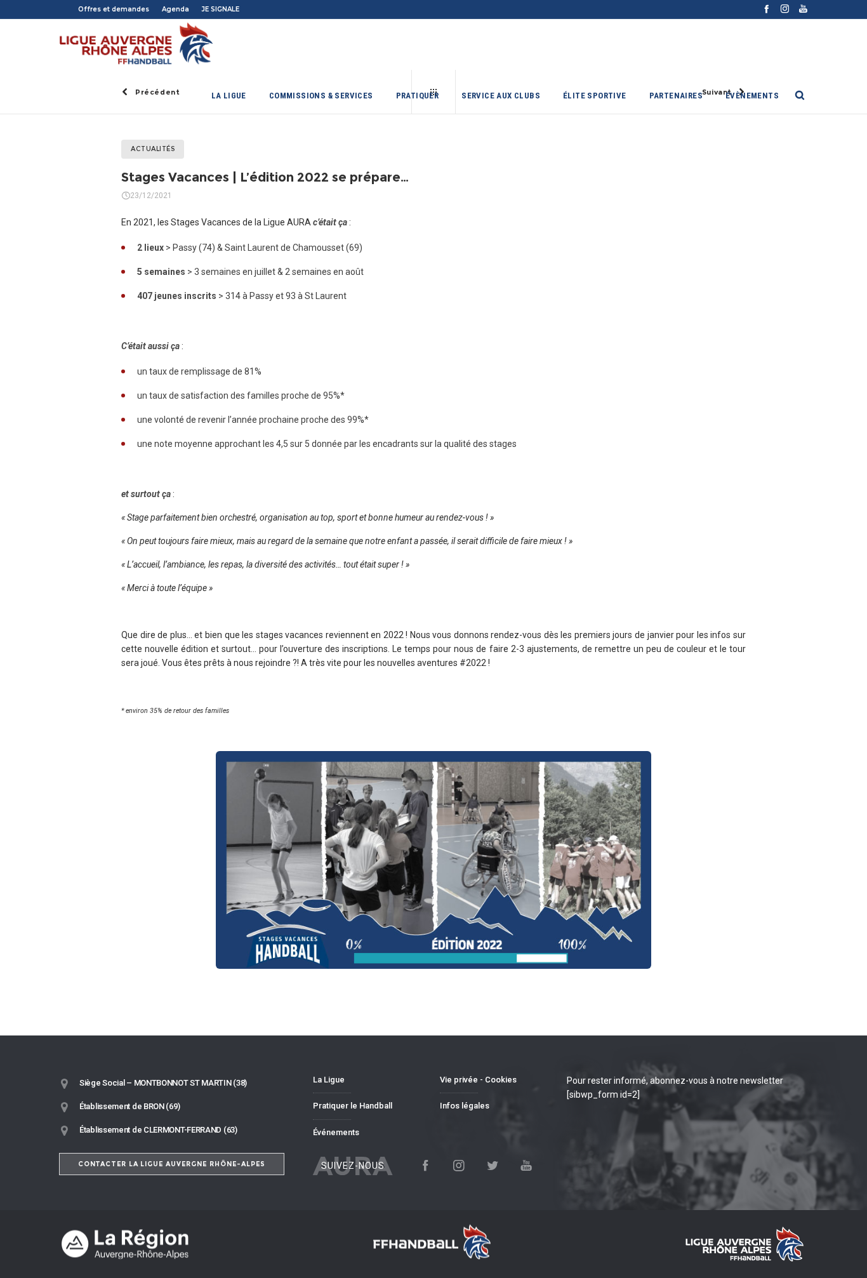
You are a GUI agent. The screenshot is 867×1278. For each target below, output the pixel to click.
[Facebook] (766, 8)
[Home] (179, 1244)
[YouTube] (803, 8)
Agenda (175, 9)
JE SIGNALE (220, 9)
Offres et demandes (113, 9)
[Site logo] (137, 44)
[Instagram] (785, 8)
